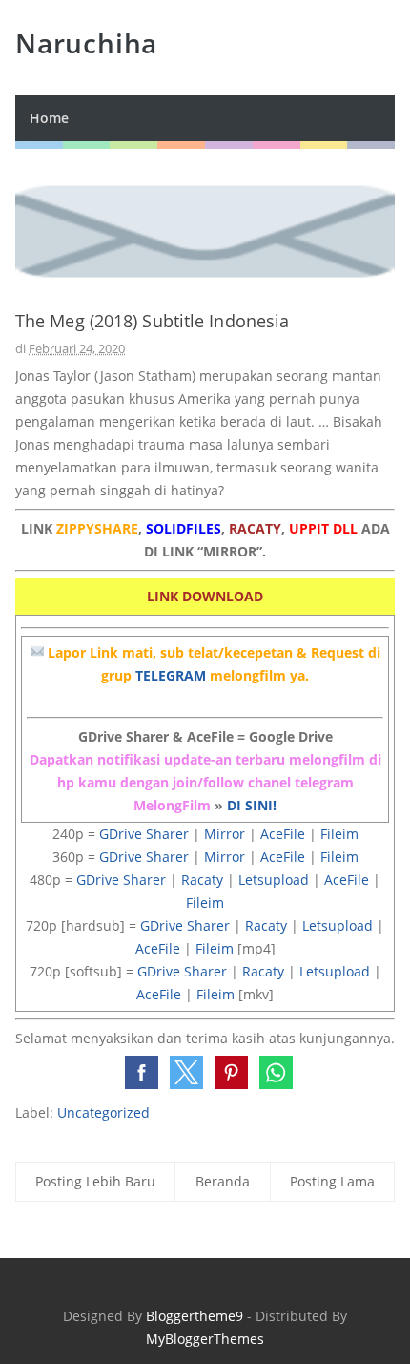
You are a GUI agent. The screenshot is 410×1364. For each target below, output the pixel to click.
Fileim (339, 834)
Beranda (222, 1181)
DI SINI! (252, 805)
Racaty (202, 880)
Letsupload (273, 880)
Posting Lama (332, 1181)
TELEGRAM (170, 675)
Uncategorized (103, 1112)
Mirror (224, 834)
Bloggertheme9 (194, 1316)
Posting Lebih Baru (95, 1181)
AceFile (282, 834)
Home (49, 118)
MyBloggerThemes (205, 1339)
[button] (141, 1072)
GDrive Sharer (144, 834)
